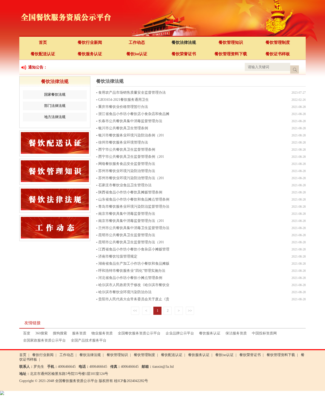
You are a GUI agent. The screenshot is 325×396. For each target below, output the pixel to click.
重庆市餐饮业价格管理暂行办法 (123, 107)
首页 (43, 42)
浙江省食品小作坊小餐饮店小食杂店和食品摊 (133, 114)
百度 (26, 333)
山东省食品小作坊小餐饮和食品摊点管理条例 (133, 199)
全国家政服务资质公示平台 (44, 340)
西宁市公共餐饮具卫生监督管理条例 (126, 149)
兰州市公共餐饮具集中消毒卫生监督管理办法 (133, 228)
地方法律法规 (55, 117)
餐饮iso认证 (136, 54)
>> (190, 311)
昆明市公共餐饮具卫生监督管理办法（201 (131, 242)
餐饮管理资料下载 (231, 54)
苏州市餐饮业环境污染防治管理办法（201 (131, 178)
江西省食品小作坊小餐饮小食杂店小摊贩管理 (133, 249)
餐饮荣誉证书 (184, 54)
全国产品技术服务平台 (88, 340)
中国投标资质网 (264, 333)
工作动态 (137, 42)
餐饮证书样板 (278, 54)
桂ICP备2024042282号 (131, 381)
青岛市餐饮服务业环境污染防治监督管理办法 (133, 206)
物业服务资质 (102, 333)
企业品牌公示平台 (180, 333)
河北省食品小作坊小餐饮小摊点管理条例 (130, 278)
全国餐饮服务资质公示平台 (139, 333)
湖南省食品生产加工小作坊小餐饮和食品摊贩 (133, 263)
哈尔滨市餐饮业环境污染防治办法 (125, 292)
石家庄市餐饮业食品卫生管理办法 (125, 185)
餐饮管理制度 (278, 42)
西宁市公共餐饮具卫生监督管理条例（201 (131, 157)
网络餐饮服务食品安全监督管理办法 (126, 164)
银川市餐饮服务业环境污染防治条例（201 (131, 135)
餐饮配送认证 (43, 54)
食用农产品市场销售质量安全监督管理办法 (132, 92)
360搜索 (41, 333)
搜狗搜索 (60, 333)
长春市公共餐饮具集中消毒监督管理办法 (130, 121)
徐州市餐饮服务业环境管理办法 (123, 142)
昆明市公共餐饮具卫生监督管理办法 (126, 235)
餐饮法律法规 (184, 42)
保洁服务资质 (236, 333)
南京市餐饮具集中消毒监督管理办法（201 (131, 221)
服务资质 (79, 333)
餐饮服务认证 (90, 54)
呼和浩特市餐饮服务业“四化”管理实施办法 (131, 271)
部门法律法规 (55, 106)
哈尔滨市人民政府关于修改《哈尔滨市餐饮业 (133, 285)
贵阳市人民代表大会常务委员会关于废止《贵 (133, 299)
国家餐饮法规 (55, 94)
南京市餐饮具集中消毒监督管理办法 (126, 214)
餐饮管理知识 (231, 42)
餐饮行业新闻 (90, 42)
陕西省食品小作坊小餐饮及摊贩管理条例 (130, 192)
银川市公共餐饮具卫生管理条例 (123, 128)
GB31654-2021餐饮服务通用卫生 (123, 100)
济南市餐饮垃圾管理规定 (117, 256)
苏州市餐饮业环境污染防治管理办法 (126, 171)
